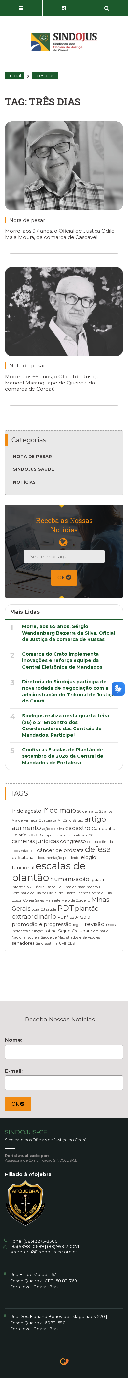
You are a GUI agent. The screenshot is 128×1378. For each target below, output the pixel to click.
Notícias (24, 482)
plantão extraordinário (55, 912)
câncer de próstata (60, 850)
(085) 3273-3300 (40, 1241)
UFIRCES (67, 943)
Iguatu (97, 879)
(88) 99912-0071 (63, 1246)
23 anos (105, 811)
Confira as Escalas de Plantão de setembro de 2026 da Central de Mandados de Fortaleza (62, 756)
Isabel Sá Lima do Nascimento (72, 887)
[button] (21, 8)
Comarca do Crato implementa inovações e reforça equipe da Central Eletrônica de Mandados (62, 660)
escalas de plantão (49, 871)
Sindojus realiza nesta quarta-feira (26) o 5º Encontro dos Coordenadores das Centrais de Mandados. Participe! (65, 725)
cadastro (77, 827)
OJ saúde (48, 909)
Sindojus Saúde (33, 469)
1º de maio (59, 810)
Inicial (14, 76)
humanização (69, 878)
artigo (95, 819)
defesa (98, 849)
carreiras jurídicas (35, 841)
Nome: (13, 1040)
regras (78, 925)
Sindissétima (47, 943)
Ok (61, 577)
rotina (50, 930)
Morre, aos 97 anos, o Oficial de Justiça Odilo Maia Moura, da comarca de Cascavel (60, 234)
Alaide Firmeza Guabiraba (34, 820)
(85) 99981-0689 (27, 1246)
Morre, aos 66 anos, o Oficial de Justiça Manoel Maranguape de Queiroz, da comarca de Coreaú (52, 382)
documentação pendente (58, 858)
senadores (23, 943)
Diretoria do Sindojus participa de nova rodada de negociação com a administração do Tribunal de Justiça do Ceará (68, 691)
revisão (95, 923)
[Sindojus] (64, 42)
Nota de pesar (27, 220)
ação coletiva (53, 829)
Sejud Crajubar (74, 930)
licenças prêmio (90, 893)
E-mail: (14, 1071)
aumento (26, 828)
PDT (65, 908)
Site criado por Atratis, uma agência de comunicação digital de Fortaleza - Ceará (64, 1362)
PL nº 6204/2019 (74, 917)
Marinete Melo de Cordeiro (67, 900)
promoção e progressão (42, 924)
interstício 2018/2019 (28, 887)
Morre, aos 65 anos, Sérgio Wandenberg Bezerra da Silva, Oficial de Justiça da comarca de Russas (68, 632)
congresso (73, 841)
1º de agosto (26, 811)
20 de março (87, 811)
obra (35, 909)
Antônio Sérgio (70, 820)
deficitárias (23, 857)
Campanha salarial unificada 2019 (68, 835)
